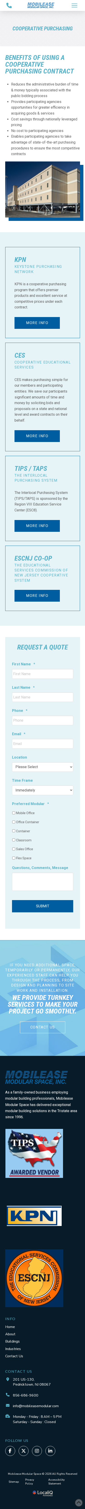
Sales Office (24, 849)
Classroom (24, 840)
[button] (74, 5)
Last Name (23, 687)
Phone (19, 710)
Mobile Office (25, 813)
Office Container (27, 822)
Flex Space (24, 858)
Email (18, 734)
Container (23, 831)
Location (19, 757)
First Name (23, 664)
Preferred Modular (30, 804)
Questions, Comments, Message (40, 868)
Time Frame (22, 780)
